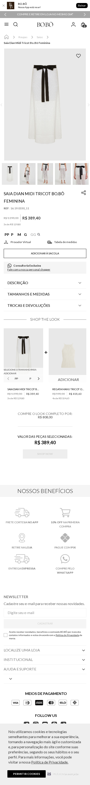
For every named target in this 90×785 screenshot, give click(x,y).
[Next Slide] (84, 14)
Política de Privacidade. (49, 762)
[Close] (3, 5)
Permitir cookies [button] (26, 774)
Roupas (22, 37)
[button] (63, 774)
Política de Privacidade (67, 635)
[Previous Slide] (5, 14)
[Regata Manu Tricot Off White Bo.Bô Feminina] (68, 355)
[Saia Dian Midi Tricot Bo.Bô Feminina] (23, 355)
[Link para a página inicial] (6, 37)
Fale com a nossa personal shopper (28, 269)
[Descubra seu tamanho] (17, 242)
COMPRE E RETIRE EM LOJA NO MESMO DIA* (45, 14)
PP (16, 378)
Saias (40, 37)
